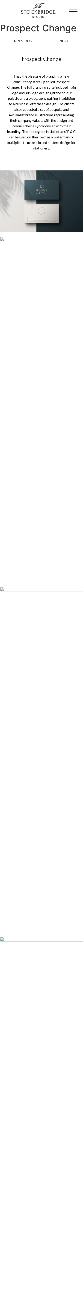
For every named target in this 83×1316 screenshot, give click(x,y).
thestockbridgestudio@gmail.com (41, 1301)
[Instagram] (35, 1292)
